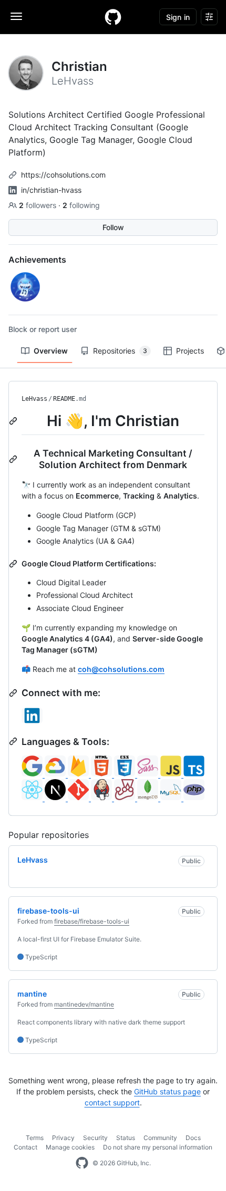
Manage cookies (70, 1147)
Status (125, 1138)
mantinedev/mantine (84, 1004)
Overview (51, 350)
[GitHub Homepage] (82, 1163)
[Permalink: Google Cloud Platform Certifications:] (14, 563)
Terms (35, 1138)
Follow (113, 227)
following (81, 205)
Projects (190, 350)
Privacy (63, 1138)
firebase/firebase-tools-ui (91, 921)
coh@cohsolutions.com (121, 669)
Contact (25, 1147)
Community (160, 1138)
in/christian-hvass (51, 189)
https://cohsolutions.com (63, 174)
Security (95, 1138)
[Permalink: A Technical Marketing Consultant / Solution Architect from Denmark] (14, 459)
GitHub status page (167, 1091)
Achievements (37, 259)
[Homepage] (113, 16)
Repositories (120, 350)
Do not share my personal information (157, 1147)
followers (38, 205)
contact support (112, 1102)
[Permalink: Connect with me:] (14, 693)
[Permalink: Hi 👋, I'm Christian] (14, 420)
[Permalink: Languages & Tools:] (14, 741)
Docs (193, 1138)
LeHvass (34, 398)
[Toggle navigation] (16, 16)
